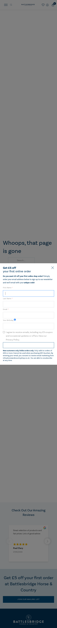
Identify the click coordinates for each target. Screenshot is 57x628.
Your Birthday (8, 320)
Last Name (7, 299)
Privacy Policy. (13, 339)
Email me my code (28, 345)
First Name (7, 288)
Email (5, 309)
